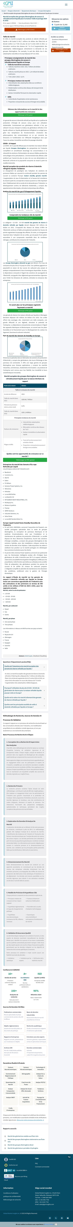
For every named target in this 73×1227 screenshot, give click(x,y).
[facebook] (62, 1218)
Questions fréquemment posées (60, 40)
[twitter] (56, 1218)
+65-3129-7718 (43, 1202)
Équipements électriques (29, 11)
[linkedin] (50, 1218)
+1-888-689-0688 (46, 1198)
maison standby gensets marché (35, 176)
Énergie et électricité (14, 11)
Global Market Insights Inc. (11, 1213)
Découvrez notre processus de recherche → (30, 1120)
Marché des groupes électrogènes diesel (20, 1145)
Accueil (4, 11)
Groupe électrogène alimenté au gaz (18, 263)
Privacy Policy (48, 1224)
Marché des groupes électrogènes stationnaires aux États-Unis (26, 1140)
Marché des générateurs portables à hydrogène (23, 1148)
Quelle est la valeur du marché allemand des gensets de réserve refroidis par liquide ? (22, 698)
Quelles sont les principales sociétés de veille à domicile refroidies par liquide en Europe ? (20, 705)
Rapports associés (57, 47)
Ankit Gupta (28, 656)
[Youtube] (68, 1218)
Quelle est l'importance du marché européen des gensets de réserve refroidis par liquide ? (21, 667)
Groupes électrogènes (44, 11)
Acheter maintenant (62, 28)
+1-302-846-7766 (44, 1200)
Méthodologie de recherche (60, 44)
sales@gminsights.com (46, 1204)
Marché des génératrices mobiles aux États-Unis (23, 1136)
